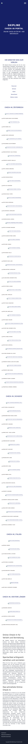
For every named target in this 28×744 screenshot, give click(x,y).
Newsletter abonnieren (6, 736)
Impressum (3, 732)
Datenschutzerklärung (6, 734)
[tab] (14, 118)
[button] (25, 3)
